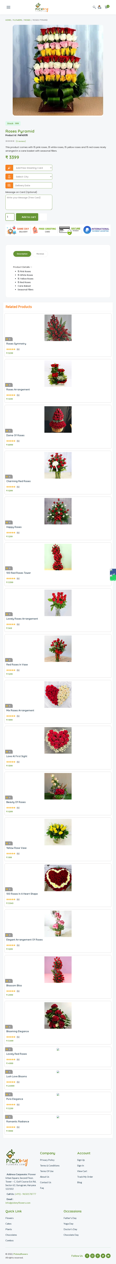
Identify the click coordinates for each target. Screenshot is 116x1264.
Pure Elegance (14, 1098)
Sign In (80, 1165)
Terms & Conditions (50, 1165)
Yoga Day (68, 1223)
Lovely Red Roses (16, 1053)
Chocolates (11, 1234)
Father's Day (70, 1218)
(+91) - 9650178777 (25, 1194)
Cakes (8, 1223)
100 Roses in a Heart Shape (22, 893)
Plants (8, 1229)
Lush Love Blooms (16, 1076)
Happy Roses (14, 527)
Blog (79, 1182)
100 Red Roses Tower (18, 572)
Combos (9, 1240)
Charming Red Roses (18, 481)
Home (8, 20)
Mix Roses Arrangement (20, 710)
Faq (42, 1188)
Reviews (40, 254)
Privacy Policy (47, 1160)
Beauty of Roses (16, 802)
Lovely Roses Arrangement (22, 618)
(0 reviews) (21, 141)
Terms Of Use (46, 1171)
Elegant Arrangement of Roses (24, 939)
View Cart (82, 1171)
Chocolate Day (71, 1234)
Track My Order (85, 1176)
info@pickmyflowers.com (17, 1202)
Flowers (17, 20)
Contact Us (45, 1182)
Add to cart (29, 216)
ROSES (27, 20)
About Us (44, 1176)
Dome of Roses (15, 435)
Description (22, 254)
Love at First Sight (16, 756)
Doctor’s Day (70, 1229)
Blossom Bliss (14, 985)
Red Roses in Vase (17, 664)
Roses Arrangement (18, 389)
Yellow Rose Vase (16, 847)
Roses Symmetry (16, 343)
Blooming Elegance (17, 1031)
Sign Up (81, 1160)
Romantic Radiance (17, 1121)
